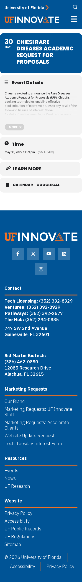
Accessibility (17, 521)
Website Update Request (29, 436)
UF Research (17, 486)
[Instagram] (41, 269)
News (10, 478)
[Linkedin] (64, 254)
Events (11, 470)
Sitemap (13, 544)
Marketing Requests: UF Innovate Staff (38, 411)
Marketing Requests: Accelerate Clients (37, 425)
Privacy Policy (18, 513)
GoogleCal (48, 185)
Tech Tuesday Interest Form (33, 443)
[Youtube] (49, 254)
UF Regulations (20, 536)
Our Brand (15, 401)
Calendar (23, 185)
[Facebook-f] (18, 254)
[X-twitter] (33, 254)
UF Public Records (23, 529)
